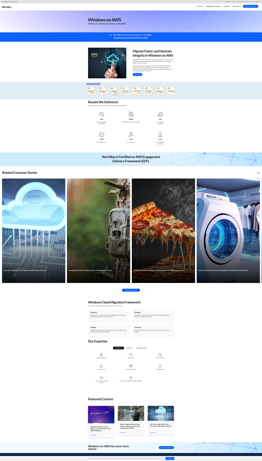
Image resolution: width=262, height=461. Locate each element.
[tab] (118, 348)
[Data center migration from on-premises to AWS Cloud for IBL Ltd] (161, 406)
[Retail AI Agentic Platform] (131, 406)
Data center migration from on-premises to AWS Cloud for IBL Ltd (160, 425)
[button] (256, 173)
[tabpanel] (131, 370)
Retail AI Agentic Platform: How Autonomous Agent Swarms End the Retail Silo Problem (130, 426)
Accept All (170, 458)
